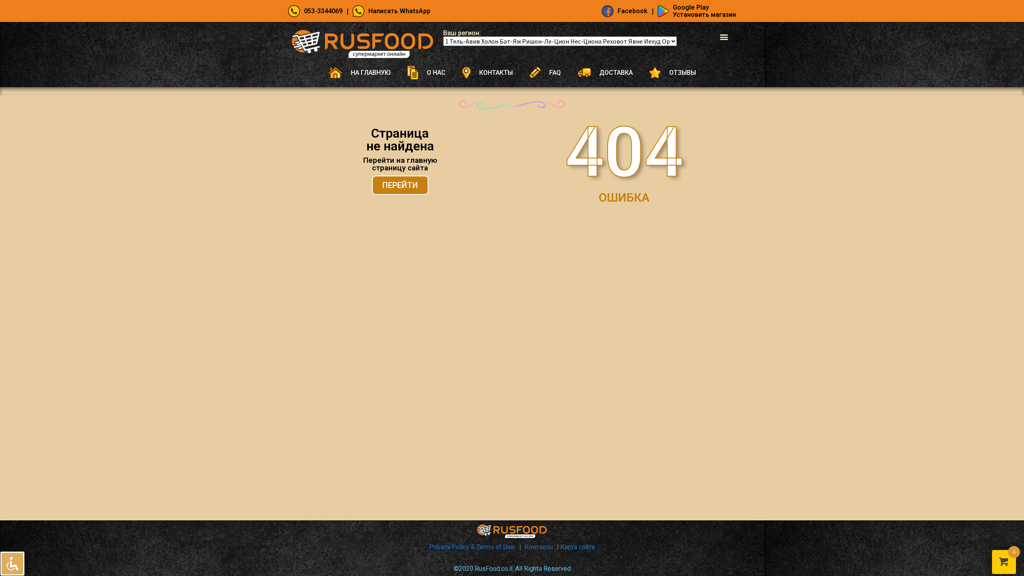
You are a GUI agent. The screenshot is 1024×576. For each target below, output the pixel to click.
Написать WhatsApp (399, 11)
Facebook (633, 11)
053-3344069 (323, 11)
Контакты (539, 547)
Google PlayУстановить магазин (704, 11)
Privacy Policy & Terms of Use (472, 547)
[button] (723, 36)
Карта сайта (577, 547)
